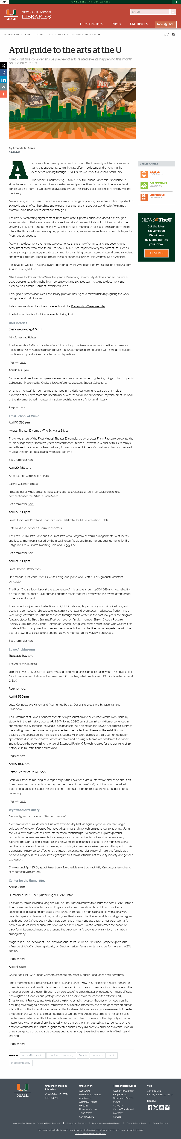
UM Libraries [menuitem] (139, 24)
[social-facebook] (150, 1107)
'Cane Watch (85, 1113)
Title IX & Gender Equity (136, 1123)
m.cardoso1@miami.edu (26, 871)
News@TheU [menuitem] (165, 24)
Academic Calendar (123, 1091)
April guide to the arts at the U (86, 35)
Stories (39, 35)
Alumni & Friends (88, 1102)
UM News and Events (90, 1094)
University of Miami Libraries (26, 226)
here (22, 362)
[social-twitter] (156, 1107)
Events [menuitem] (116, 24)
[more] (3, 94)
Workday (118, 1113)
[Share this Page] (171, 36)
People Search (120, 1094)
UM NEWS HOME (11, 35)
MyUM (116, 1102)
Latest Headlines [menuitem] (91, 24)
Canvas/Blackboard (123, 1109)
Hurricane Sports (88, 1109)
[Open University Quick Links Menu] (176, 2)
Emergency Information (76, 1123)
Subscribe (156, 253)
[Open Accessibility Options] (4, 2)
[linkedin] (3, 79)
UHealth (83, 1106)
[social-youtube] (161, 1107)
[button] (173, 1129)
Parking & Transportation (160, 1094)
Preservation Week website (88, 306)
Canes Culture (86, 1117)
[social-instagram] (167, 1107)
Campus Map (154, 1091)
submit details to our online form (90, 1133)
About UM (84, 1091)
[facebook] (3, 72)
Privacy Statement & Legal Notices (106, 1123)
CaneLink (118, 1106)
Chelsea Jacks (49, 382)
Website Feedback (160, 1123)
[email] (3, 86)
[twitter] (3, 65)
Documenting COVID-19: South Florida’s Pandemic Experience (85, 179)
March (61, 35)
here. (23, 407)
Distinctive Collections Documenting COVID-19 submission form (83, 226)
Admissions (85, 1098)
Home (27, 35)
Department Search (123, 1098)
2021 (50, 35)
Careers (117, 1117)
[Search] (173, 12)
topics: (13, 1056)
